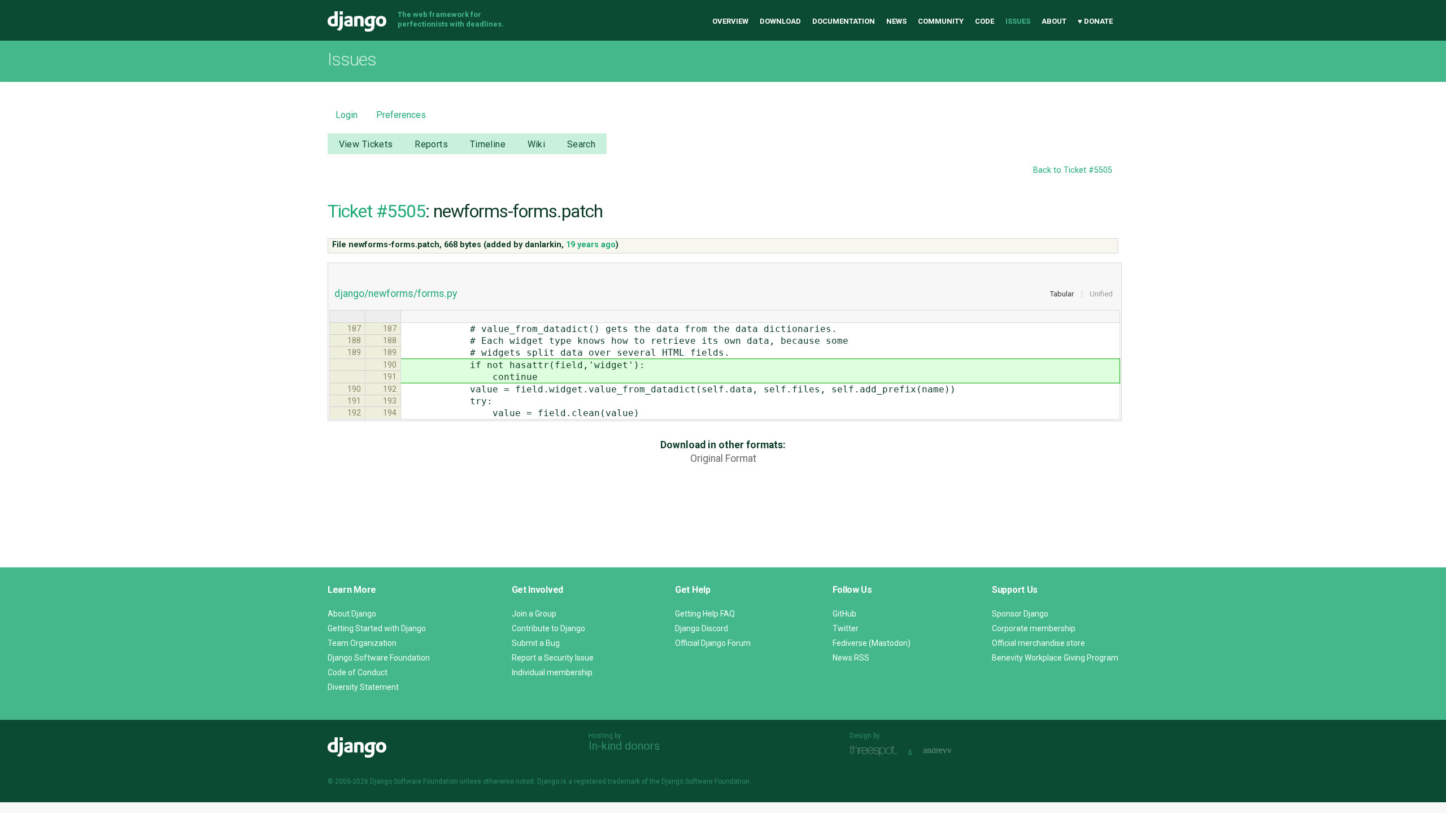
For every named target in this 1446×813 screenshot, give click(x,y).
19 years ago (591, 245)
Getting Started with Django (377, 628)
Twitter (846, 628)
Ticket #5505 (376, 211)
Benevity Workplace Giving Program (1055, 657)
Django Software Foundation (379, 657)
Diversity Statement (363, 687)
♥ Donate (1095, 21)
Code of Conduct (357, 672)
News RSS (851, 657)
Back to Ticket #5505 (1072, 170)
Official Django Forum (713, 643)
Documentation (843, 21)
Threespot (876, 751)
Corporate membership (1033, 628)
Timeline (488, 144)
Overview (730, 21)
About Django (352, 613)
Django (357, 21)
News (896, 21)
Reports (431, 144)
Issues (1017, 21)
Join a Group (534, 613)
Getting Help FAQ (705, 613)
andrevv (950, 751)
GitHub (844, 613)
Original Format (723, 458)
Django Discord (701, 628)
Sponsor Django (1020, 613)
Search (581, 144)
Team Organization (362, 643)
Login (347, 115)
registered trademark (607, 781)
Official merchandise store (1038, 643)
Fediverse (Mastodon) (872, 643)
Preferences (401, 115)
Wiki (537, 144)
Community (941, 21)
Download (780, 21)
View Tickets (366, 144)
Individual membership (552, 672)
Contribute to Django (548, 628)
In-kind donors (624, 746)
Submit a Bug (536, 643)
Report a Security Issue (553, 657)
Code (984, 21)
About (1054, 21)
